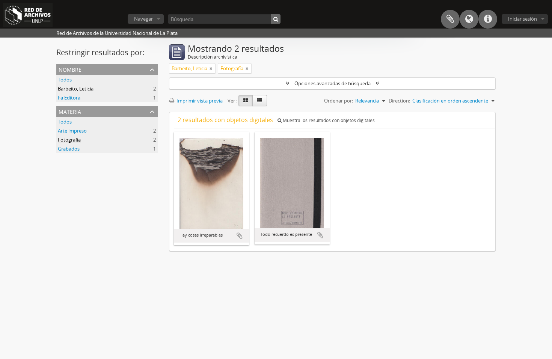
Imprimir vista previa (199, 100)
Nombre (70, 69)
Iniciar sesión (522, 18)
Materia (70, 111)
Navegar (143, 18)
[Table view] (259, 100)
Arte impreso (72, 130)
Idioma (469, 19)
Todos (65, 79)
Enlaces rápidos (487, 19)
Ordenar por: (338, 100)
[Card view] (245, 100)
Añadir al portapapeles (239, 236)
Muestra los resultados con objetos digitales (328, 120)
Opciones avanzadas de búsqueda (332, 83)
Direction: (399, 100)
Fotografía (69, 139)
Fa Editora (69, 97)
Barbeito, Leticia (76, 88)
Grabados (69, 148)
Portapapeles (450, 19)
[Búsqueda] (276, 19)
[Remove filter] (211, 68)
